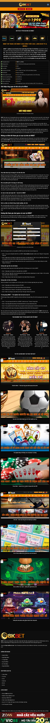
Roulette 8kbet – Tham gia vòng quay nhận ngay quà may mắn (25, 385)
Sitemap (10, 704)
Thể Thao (4, 676)
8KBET (4, 49)
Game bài (4, 680)
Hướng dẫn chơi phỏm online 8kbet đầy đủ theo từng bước (25, 620)
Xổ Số (3, 678)
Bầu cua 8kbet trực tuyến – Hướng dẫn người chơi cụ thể (25, 586)
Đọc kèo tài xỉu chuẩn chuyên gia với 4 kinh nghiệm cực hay (25, 419)
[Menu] (48, 5)
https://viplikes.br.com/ (10, 695)
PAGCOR (36, 129)
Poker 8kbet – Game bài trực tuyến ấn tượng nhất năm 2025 (25, 486)
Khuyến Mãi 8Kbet (5, 666)
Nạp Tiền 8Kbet (5, 661)
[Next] (46, 20)
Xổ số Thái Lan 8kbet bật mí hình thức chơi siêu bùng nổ (25, 553)
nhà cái (17, 117)
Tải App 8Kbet (5, 659)
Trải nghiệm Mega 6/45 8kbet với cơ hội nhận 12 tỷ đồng (25, 452)
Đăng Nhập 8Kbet (5, 657)
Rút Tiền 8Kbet (5, 663)
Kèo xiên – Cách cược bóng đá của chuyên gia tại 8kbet (25, 519)
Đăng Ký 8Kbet (5, 655)
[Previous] (3, 20)
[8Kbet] (25, 4)
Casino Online (4, 674)
